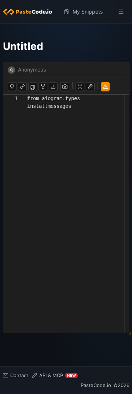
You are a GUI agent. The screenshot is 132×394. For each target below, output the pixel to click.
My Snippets (88, 11)
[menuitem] (30, 11)
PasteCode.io (96, 385)
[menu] (66, 11)
